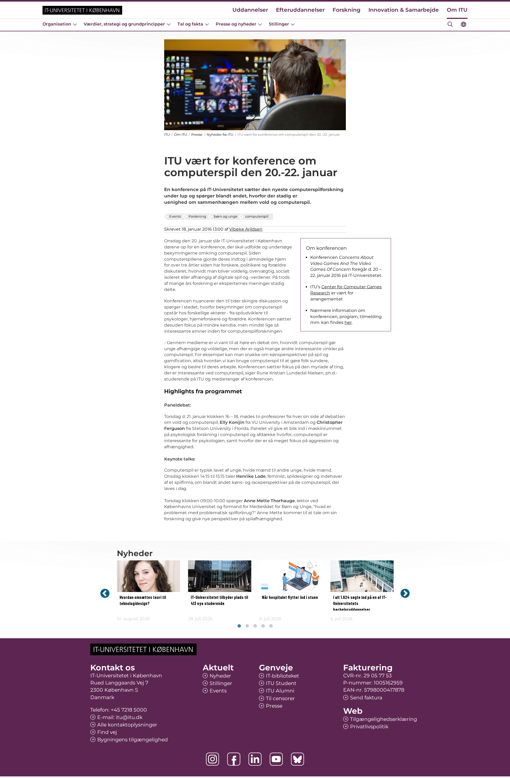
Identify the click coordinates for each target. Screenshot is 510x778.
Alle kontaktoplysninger (127, 725)
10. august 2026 (133, 618)
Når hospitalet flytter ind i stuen (290, 597)
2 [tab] (247, 626)
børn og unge (225, 216)
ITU (167, 134)
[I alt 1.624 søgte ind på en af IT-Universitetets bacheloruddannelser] (362, 576)
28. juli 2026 (200, 618)
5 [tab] (271, 626)
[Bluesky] (297, 759)
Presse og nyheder (236, 24)
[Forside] (82, 10)
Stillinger (279, 24)
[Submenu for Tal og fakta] (206, 24)
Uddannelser (250, 10)
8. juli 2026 (270, 618)
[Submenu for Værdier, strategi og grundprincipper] (168, 24)
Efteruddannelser (300, 10)
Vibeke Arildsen (245, 229)
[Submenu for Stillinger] (292, 24)
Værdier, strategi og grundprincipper (124, 24)
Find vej (107, 732)
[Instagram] (212, 759)
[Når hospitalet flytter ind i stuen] (290, 576)
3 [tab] (255, 626)
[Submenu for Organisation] (74, 24)
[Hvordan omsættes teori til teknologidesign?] (148, 576)
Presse (196, 134)
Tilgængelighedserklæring (383, 719)
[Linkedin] (255, 759)
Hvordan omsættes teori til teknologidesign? (143, 600)
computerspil (257, 216)
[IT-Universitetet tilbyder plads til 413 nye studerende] (219, 576)
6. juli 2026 (341, 618)
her (348, 322)
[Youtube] (276, 759)
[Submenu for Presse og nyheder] (260, 24)
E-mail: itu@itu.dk (119, 717)
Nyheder (220, 676)
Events (175, 216)
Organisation (56, 24)
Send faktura (366, 698)
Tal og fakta (190, 24)
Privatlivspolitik (369, 727)
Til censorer (280, 698)
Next (405, 593)
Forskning (346, 10)
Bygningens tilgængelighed (132, 740)
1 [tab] (239, 626)
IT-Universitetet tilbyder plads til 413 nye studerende (219, 600)
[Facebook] (234, 759)
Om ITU (457, 10)
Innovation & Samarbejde (403, 10)
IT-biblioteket (282, 676)
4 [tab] (263, 626)
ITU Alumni (280, 691)
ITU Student (281, 683)
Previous (105, 593)
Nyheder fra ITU (220, 134)
